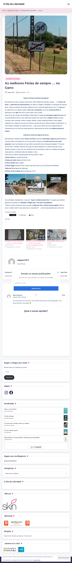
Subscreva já (36, 288)
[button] (35, 273)
